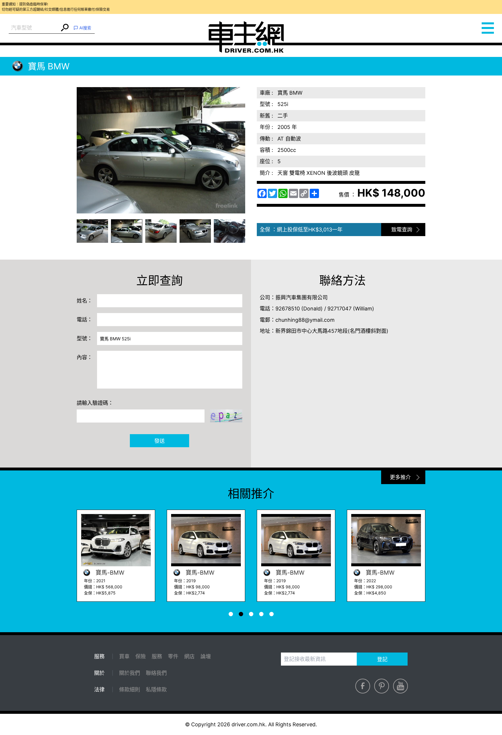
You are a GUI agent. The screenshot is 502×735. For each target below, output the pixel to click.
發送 (159, 441)
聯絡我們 (156, 673)
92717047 (339, 308)
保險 (140, 656)
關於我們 (129, 673)
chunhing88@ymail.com (305, 320)
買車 (124, 656)
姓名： (84, 301)
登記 (382, 659)
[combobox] (34, 28)
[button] (92, 231)
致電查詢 (401, 230)
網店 (189, 656)
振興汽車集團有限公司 (301, 297)
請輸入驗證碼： (95, 403)
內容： (84, 357)
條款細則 (129, 690)
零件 (173, 656)
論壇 (205, 656)
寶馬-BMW (109, 572)
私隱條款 (156, 690)
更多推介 (400, 477)
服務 (157, 656)
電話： (84, 320)
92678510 (287, 308)
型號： (84, 338)
